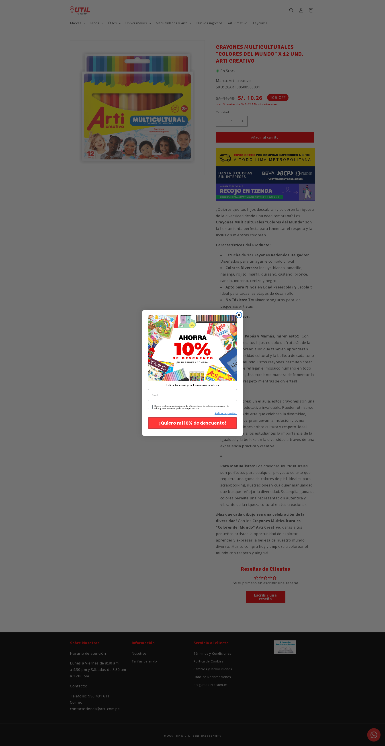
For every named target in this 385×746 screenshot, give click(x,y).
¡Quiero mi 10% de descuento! (192, 423)
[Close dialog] (239, 315)
